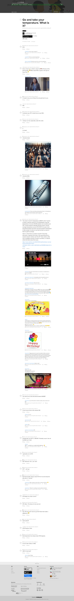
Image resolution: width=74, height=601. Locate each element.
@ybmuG (26, 555)
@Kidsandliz (27, 250)
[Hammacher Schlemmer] (15, 586)
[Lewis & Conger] (25, 586)
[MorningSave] (25, 588)
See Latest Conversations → (54, 578)
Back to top (37, 563)
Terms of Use (46, 599)
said (35, 52)
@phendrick (31, 277)
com (18, 2)
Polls (12, 569)
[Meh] (14, 2)
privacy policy (30, 578)
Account (25, 566)
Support (38, 569)
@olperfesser (27, 482)
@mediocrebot (27, 211)
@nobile (26, 444)
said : (32, 45)
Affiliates (38, 572)
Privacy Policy (41, 599)
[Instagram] (40, 590)
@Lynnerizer (27, 299)
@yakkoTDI (27, 51)
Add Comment (14, 12)
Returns (38, 571)
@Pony (26, 61)
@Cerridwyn (27, 282)
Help (38, 566)
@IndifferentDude (28, 76)
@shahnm (26, 414)
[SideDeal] (15, 591)
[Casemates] (20, 593)
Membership (13, 582)
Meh (12, 566)
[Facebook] (37, 590)
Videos (12, 571)
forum (22, 2)
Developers (13, 572)
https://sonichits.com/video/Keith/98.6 (31, 294)
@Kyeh (26, 319)
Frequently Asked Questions (41, 568)
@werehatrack (31, 363)
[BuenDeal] (25, 591)
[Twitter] (42, 590)
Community (52, 566)
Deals (12, 568)
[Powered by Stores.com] (37, 597)
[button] (12, 4)
